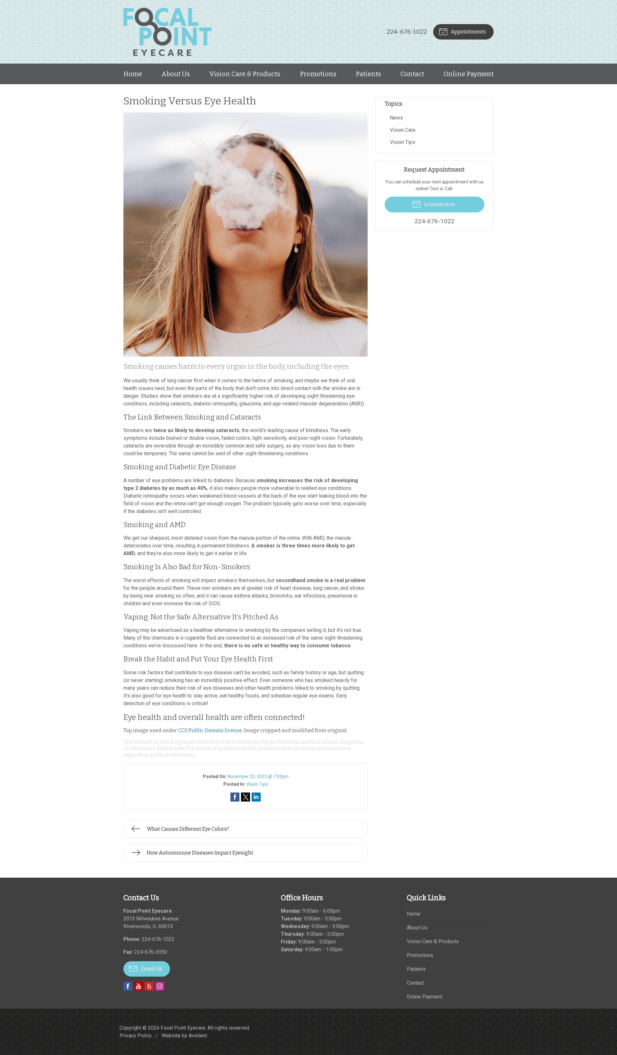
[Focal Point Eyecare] (167, 32)
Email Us (151, 969)
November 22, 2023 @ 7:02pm (258, 776)
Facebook (127, 986)
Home (132, 74)
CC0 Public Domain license (210, 730)
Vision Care (403, 130)
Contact (412, 74)
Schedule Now (439, 204)
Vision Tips (257, 784)
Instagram (159, 986)
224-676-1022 (407, 31)
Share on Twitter (245, 797)
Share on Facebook (234, 797)
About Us (175, 74)
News (396, 118)
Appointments (468, 32)
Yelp (149, 986)
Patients (368, 74)
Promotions (318, 74)
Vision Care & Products (244, 74)
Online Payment (468, 74)
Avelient (198, 1036)
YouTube (138, 986)
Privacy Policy (136, 1036)
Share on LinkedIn (256, 797)
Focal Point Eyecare (183, 1028)
